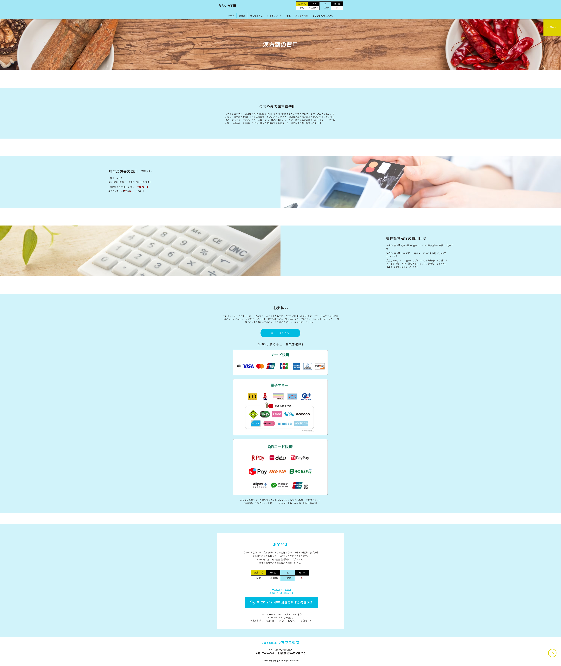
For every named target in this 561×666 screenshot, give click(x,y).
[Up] (552, 653)
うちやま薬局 (227, 5)
